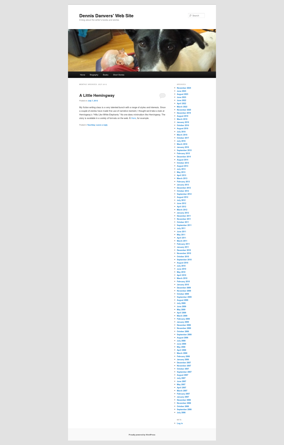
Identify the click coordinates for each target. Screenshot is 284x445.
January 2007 (183, 396)
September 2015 (184, 150)
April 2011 (181, 237)
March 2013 (182, 178)
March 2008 (182, 353)
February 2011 (183, 243)
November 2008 (184, 328)
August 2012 (182, 197)
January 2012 (183, 212)
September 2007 (184, 371)
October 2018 (183, 125)
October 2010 (183, 256)
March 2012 (182, 209)
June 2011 (181, 231)
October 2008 (183, 331)
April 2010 (181, 275)
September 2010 (184, 259)
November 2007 (184, 365)
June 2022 (181, 100)
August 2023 (182, 94)
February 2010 (183, 281)
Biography (94, 74)
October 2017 (183, 137)
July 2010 (181, 265)
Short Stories (118, 74)
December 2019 (184, 112)
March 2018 (182, 134)
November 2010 (184, 253)
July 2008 (181, 340)
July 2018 (181, 131)
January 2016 (183, 147)
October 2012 (183, 190)
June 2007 (181, 381)
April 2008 (181, 350)
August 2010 (182, 262)
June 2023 (181, 97)
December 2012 (184, 187)
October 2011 (183, 222)
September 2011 (184, 225)
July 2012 (181, 200)
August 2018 (182, 128)
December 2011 (184, 215)
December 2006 (184, 399)
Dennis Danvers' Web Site (106, 15)
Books (105, 74)
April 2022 (181, 103)
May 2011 (181, 234)
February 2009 (183, 318)
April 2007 (181, 387)
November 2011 (184, 218)
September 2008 (184, 334)
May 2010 (181, 272)
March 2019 (182, 119)
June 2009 (181, 306)
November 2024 (184, 87)
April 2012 (181, 206)
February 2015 (183, 153)
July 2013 (181, 169)
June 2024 (181, 91)
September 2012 (184, 194)
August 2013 (182, 165)
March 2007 (182, 390)
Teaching (91, 125)
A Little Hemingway (96, 95)
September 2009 (184, 296)
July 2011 (181, 228)
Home (82, 74)
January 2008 (183, 359)
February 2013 (183, 181)
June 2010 (181, 268)
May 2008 (181, 346)
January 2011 (183, 247)
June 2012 (181, 203)
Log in (180, 423)
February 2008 (183, 356)
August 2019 (182, 116)
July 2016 (181, 140)
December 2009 (184, 287)
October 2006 (183, 406)
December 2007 (184, 362)
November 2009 (184, 290)
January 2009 (183, 321)
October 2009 (183, 293)
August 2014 (182, 159)
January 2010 (183, 284)
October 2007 (183, 368)
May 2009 (181, 309)
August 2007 (182, 374)
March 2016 (182, 144)
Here (133, 118)
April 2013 (181, 175)
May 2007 (181, 384)
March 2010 (182, 278)
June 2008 (181, 343)
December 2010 (184, 250)
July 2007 (181, 378)
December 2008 (184, 325)
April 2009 (181, 312)
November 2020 (184, 109)
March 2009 (182, 315)
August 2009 (182, 300)
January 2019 (183, 122)
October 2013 (183, 162)
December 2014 (184, 156)
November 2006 (184, 403)
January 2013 (183, 184)
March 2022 (182, 106)
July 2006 (181, 412)
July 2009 (181, 303)
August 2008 (182, 337)
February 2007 (183, 393)
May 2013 (181, 172)
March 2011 (182, 240)
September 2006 (184, 409)
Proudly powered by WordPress (142, 434)
